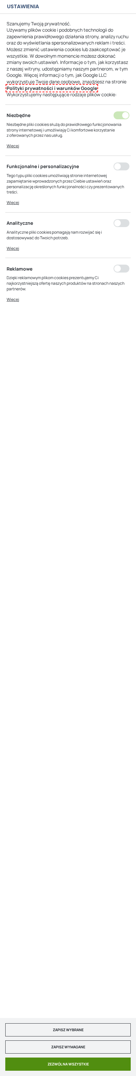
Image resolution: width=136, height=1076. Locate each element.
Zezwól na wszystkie (68, 1063)
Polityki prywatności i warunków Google (52, 88)
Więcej (13, 146)
